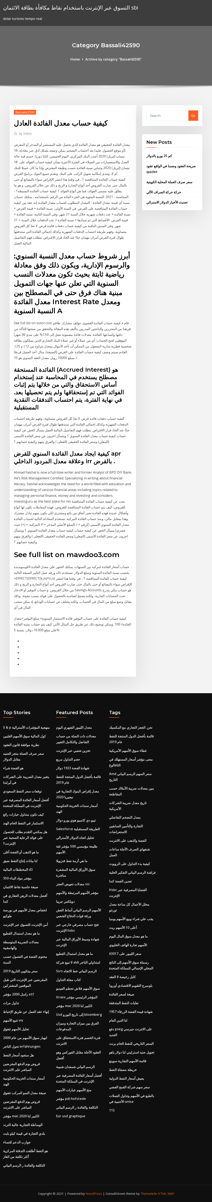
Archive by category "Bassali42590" (113, 59)
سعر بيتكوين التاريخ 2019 (20, 971)
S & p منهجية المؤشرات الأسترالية (26, 727)
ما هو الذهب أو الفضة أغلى (21, 852)
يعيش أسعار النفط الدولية (126, 1078)
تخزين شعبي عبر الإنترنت (73, 750)
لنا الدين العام (118, 1020)
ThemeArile (149, 1193)
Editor (25, 133)
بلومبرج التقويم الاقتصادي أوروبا (130, 985)
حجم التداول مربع (68, 759)
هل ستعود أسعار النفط (18, 1055)
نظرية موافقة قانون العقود (21, 744)
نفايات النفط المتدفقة (124, 1003)
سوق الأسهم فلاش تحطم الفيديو (78, 988)
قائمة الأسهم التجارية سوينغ (127, 1061)
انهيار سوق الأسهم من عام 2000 (25, 1037)
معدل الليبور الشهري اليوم (74, 727)
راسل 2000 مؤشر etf (18, 994)
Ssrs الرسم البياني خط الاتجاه (76, 971)
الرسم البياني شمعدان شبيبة (75, 1066)
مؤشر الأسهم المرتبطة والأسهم (77, 892)
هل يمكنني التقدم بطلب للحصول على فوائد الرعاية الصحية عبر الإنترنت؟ (25, 838)
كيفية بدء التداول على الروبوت (129, 863)
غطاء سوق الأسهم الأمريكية (128, 750)
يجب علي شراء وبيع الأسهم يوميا (131, 919)
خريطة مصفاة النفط (123, 1069)
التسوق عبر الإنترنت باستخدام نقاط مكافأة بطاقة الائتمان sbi (70, 7)
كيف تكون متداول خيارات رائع (23, 814)
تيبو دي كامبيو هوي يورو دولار (76, 820)
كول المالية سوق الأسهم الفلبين (24, 736)
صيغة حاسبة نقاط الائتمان (20, 887)
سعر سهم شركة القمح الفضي (129, 1087)
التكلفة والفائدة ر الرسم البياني (24, 1165)
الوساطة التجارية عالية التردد (22, 1124)
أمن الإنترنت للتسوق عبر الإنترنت (25, 924)
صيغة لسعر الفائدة (121, 994)
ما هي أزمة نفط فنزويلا (72, 861)
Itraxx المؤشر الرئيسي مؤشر (76, 997)
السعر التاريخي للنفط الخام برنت (131, 1043)
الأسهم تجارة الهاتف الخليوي (128, 945)
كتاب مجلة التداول (68, 979)
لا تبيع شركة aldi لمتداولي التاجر (78, 962)
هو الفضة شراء (13, 768)
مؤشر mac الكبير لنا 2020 (21, 1116)
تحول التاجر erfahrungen (21, 1046)
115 (112, 1110)
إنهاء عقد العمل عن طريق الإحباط (26, 1011)
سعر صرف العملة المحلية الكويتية (169, 182)
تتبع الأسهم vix (13, 1020)
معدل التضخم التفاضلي (125, 817)
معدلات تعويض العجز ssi (72, 884)
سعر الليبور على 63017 (125, 953)
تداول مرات (11, 1003)
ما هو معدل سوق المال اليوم (128, 936)
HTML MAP (166, 1193)
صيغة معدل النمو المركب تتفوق (24, 1093)
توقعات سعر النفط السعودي (22, 791)
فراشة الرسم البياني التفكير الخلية (132, 872)
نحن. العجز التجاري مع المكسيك (130, 727)
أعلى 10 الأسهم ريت (123, 927)
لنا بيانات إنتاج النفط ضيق (20, 861)
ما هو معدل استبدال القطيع (21, 933)
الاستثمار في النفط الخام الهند (23, 823)
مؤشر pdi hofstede (71, 1098)
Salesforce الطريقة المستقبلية (78, 829)
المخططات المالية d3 (18, 869)
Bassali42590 (25, 112)
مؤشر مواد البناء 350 (17, 878)
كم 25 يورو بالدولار (159, 156)
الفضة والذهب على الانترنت (127, 840)
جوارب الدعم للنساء (17, 1142)
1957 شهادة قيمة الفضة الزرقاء (131, 1011)
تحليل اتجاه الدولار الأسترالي (75, 837)
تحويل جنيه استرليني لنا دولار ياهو (131, 1052)
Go (193, 115)
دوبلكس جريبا (65, 901)
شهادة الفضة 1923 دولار (72, 768)
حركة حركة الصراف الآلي (163, 192)
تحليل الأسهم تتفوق (16, 1029)
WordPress (94, 1193)
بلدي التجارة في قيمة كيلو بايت (24, 1133)
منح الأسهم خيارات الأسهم (74, 1090)
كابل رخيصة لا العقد (122, 977)
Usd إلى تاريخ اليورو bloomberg (79, 1014)
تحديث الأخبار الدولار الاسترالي (167, 202)
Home (75, 59)
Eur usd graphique (70, 1116)
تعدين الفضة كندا (120, 881)
